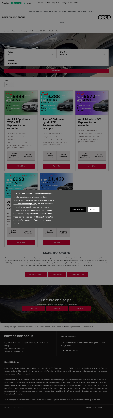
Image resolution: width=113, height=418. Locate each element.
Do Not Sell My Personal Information (36, 220)
